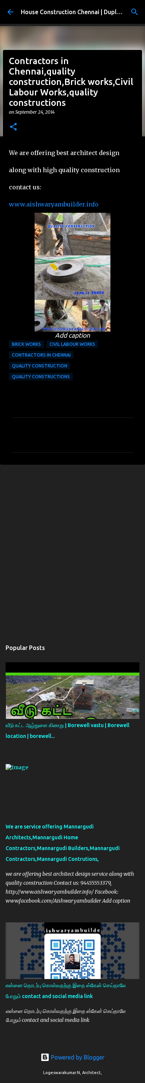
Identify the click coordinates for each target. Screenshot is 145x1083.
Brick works (26, 344)
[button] (13, 127)
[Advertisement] (72, 548)
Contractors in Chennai (41, 355)
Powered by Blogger (76, 1057)
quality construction (39, 365)
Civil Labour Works (72, 344)
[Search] (134, 12)
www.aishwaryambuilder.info (54, 270)
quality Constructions (41, 376)
